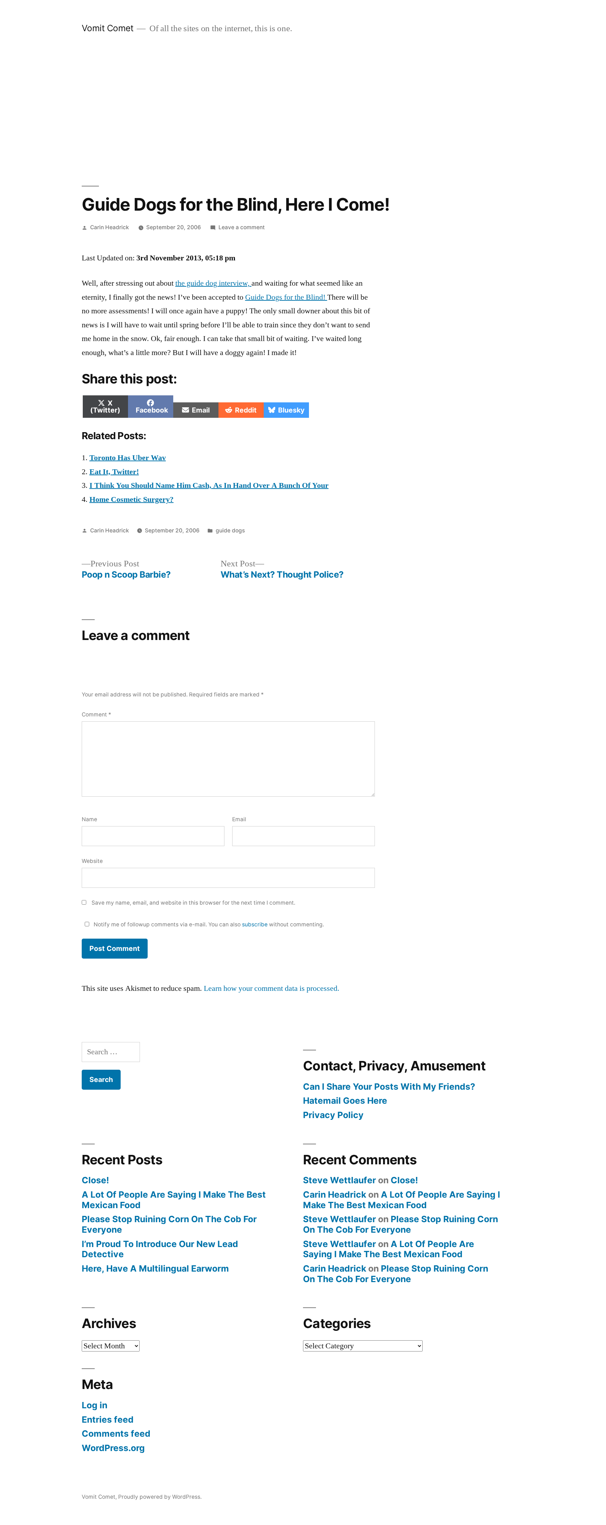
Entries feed (108, 1419)
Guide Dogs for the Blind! (286, 297)
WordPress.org (113, 1448)
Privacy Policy (333, 1115)
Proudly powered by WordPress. (160, 1496)
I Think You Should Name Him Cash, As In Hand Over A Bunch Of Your (209, 485)
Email (239, 819)
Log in (94, 1405)
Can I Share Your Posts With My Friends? (389, 1086)
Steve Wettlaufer (339, 1180)
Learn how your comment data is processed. (271, 988)
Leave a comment (241, 227)
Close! (95, 1180)
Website (92, 861)
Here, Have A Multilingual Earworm (155, 1268)
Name (89, 819)
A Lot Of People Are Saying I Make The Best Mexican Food (174, 1199)
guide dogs (230, 530)
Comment (96, 714)
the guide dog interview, (213, 283)
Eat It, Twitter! (114, 472)
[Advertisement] (303, 110)
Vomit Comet (108, 28)
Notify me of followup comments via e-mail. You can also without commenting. (208, 924)
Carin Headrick (109, 227)
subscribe (255, 924)
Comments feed (116, 1433)
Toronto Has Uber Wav (127, 458)
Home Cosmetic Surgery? (131, 499)
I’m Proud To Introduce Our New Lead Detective (160, 1249)
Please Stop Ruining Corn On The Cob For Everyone (169, 1224)
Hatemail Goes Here (345, 1100)
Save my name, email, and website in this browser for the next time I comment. (193, 902)
